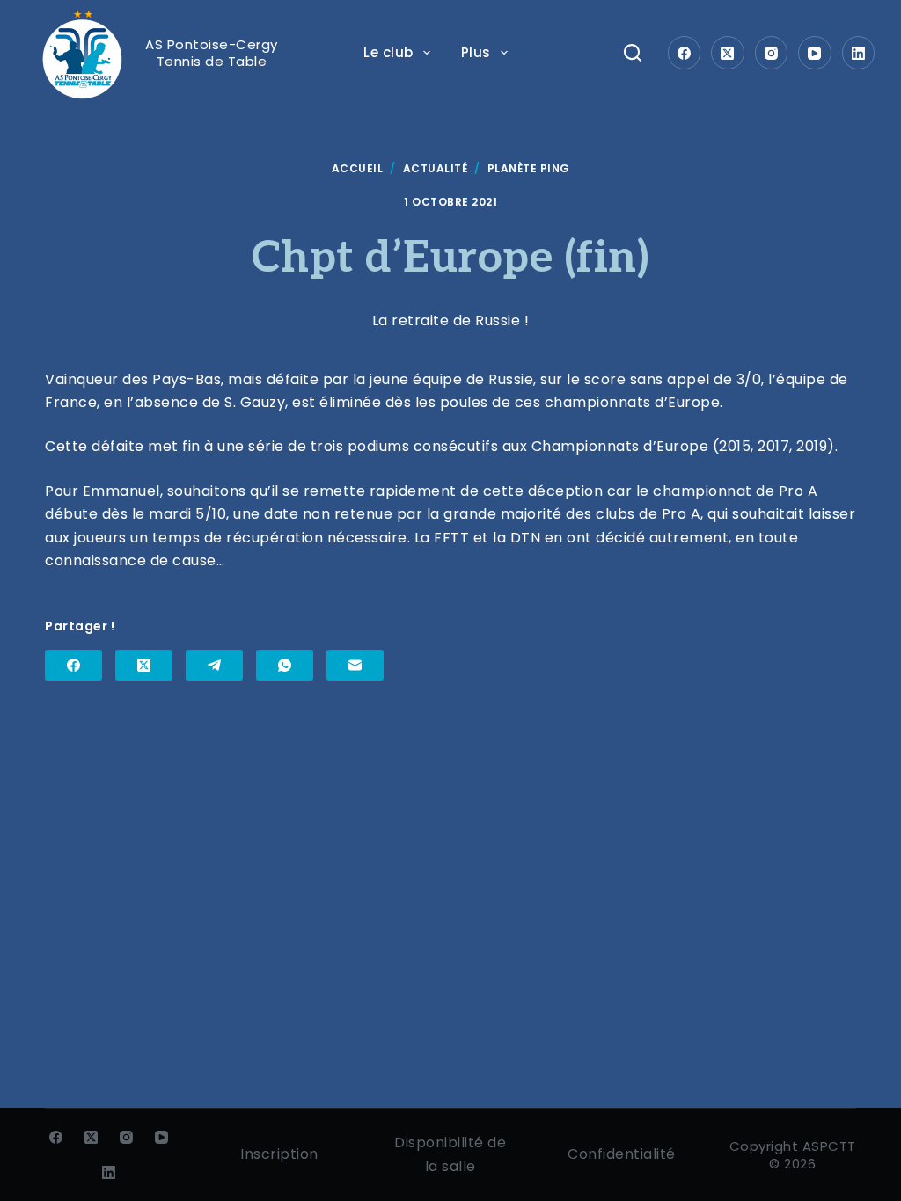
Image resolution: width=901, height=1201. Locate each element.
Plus (476, 52)
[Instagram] (771, 52)
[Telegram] (214, 665)
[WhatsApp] (284, 665)
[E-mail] (355, 665)
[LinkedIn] (858, 52)
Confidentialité (622, 1154)
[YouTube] (814, 52)
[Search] (632, 53)
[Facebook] (684, 52)
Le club (388, 52)
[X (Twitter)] (727, 52)
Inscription (279, 1154)
